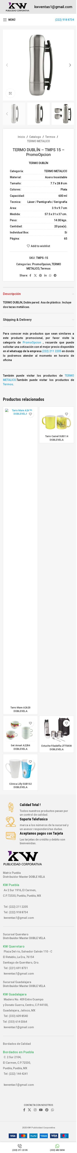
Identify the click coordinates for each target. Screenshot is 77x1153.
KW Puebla (11, 885)
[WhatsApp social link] (50, 275)
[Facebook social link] (30, 275)
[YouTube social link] (41, 1110)
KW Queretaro (13, 946)
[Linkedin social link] (45, 275)
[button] (7, 65)
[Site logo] (17, 6)
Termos (50, 136)
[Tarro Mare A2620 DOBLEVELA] (20, 556)
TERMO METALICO (38, 141)
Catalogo (35, 136)
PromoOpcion (41, 264)
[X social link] (35, 275)
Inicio (21, 136)
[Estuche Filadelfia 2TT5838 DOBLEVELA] (56, 730)
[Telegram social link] (55, 275)
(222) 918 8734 (64, 19)
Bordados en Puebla (18, 1052)
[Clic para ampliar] (10, 93)
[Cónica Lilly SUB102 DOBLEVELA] (20, 768)
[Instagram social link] (35, 1110)
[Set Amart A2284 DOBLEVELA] (20, 730)
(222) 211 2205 (51, 351)
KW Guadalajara (14, 994)
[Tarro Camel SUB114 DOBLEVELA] (56, 421)
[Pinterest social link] (40, 275)
